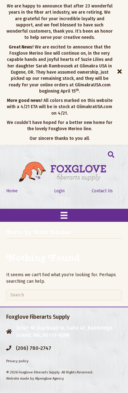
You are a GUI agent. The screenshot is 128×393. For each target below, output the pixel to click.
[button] (120, 72)
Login (59, 191)
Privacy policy (17, 361)
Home (12, 191)
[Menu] (64, 215)
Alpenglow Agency (49, 379)
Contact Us (102, 191)
